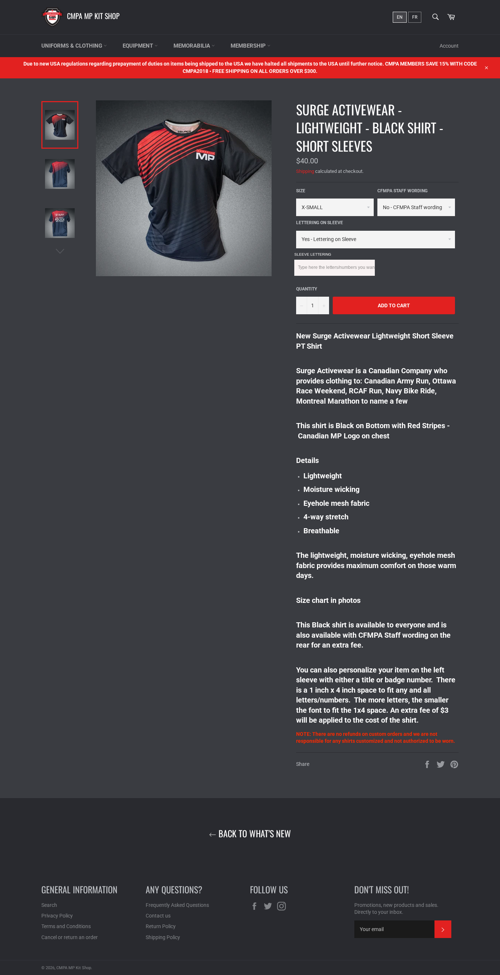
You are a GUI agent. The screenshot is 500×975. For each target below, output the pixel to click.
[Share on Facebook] (428, 764)
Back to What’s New (253, 833)
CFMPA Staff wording (402, 190)
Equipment (138, 45)
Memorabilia (192, 45)
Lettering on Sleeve (319, 222)
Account (449, 46)
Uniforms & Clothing (72, 45)
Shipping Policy (163, 937)
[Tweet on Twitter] (441, 764)
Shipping (305, 171)
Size (300, 190)
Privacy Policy (57, 916)
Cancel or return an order (69, 937)
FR (414, 17)
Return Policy (161, 926)
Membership (249, 45)
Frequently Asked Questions (177, 905)
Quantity (306, 289)
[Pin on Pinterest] (454, 764)
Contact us (158, 916)
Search (49, 905)
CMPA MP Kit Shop (93, 15)
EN (400, 17)
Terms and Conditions (66, 926)
